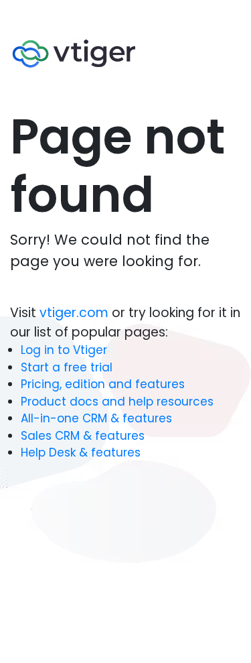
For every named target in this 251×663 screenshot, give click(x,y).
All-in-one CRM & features (96, 418)
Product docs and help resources (117, 402)
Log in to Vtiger (64, 350)
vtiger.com (75, 313)
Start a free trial (66, 367)
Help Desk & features (81, 452)
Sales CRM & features (83, 436)
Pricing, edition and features (103, 384)
